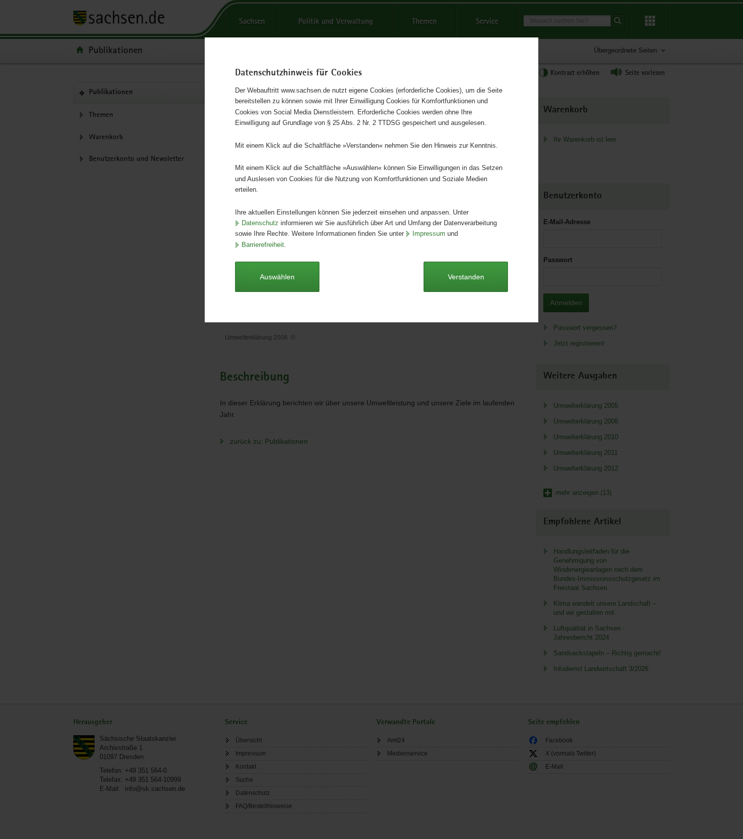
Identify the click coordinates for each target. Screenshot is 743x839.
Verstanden (466, 277)
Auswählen (277, 277)
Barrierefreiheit (263, 244)
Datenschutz (260, 223)
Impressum (428, 233)
